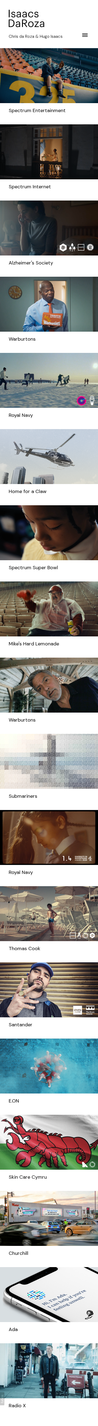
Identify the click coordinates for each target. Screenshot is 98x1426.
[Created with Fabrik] (2, 1398)
